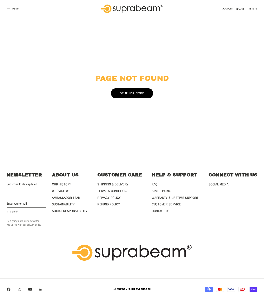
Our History (61, 184)
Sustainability (63, 204)
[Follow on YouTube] (30, 289)
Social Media (219, 184)
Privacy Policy (109, 197)
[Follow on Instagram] (19, 289)
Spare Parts (161, 191)
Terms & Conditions (112, 191)
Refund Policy (108, 204)
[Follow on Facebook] (9, 289)
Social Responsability (69, 211)
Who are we (61, 191)
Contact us (161, 211)
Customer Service (166, 204)
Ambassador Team (66, 197)
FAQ (154, 184)
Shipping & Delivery (112, 184)
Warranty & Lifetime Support (175, 197)
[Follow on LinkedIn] (41, 289)
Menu (15, 8)
